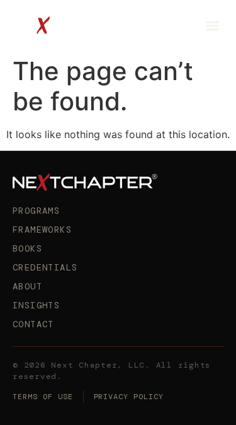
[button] (213, 26)
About (27, 286)
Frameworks (42, 229)
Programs (36, 210)
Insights (36, 305)
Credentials (45, 267)
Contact (33, 324)
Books (27, 248)
